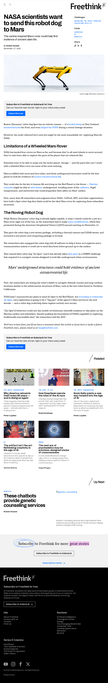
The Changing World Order (69, 624)
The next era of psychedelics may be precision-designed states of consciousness (54, 449)
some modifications (78, 221)
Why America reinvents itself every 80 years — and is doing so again (17, 395)
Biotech (60, 633)
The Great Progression (14, 390)
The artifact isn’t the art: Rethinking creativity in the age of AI (18, 447)
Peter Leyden (10, 416)
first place (73, 254)
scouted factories (12, 127)
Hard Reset (9, 644)
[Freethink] (88, 6)
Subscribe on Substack (18, 604)
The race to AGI (46, 390)
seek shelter (36, 187)
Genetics (7, 491)
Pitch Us (7, 624)
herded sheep (75, 124)
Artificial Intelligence (66, 617)
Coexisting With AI (83, 23)
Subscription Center (52, 563)
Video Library (10, 654)
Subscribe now (15, 113)
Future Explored (11, 649)
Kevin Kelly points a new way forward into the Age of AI (88, 395)
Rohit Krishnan (46, 413)
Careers (7, 622)
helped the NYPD (49, 127)
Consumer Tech (64, 626)
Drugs (41, 442)
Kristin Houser (12, 45)
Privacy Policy (9, 675)
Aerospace (78, 32)
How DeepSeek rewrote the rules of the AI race (52, 394)
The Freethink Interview (14, 647)
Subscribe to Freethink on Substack (54, 553)
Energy (60, 622)
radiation (84, 187)
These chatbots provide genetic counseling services (24, 501)
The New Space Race (66, 629)
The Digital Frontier (66, 619)
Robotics (78, 37)
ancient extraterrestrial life (47, 176)
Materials (61, 631)
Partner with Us (11, 619)
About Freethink (11, 617)
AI (75, 34)
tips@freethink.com (48, 327)
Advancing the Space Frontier (87, 21)
